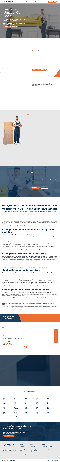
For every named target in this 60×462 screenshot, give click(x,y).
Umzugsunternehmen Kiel (23, 1)
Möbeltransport (27, 256)
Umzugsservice (36, 277)
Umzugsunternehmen (6, 221)
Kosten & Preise (40, 1)
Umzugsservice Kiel (33, 1)
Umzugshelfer (21, 273)
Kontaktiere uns (51, 249)
